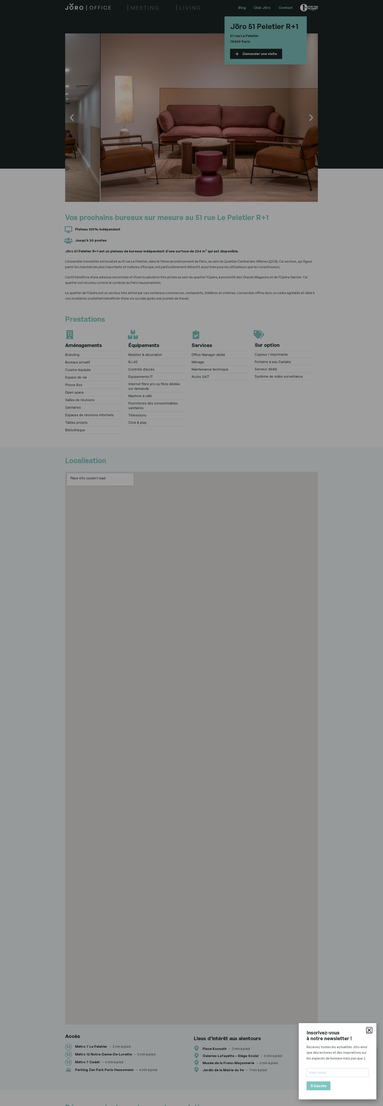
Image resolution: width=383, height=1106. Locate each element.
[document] (191, 553)
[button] (369, 1030)
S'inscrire (318, 1086)
